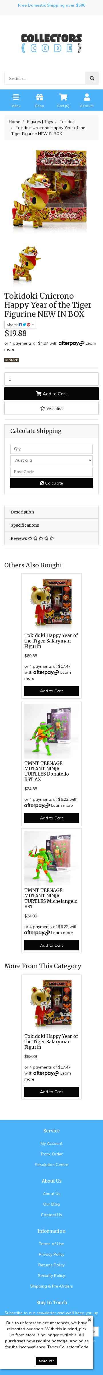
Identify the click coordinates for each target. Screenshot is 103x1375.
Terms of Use (51, 1243)
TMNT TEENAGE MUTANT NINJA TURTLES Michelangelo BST (51, 898)
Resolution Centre (51, 1164)
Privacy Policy (51, 1254)
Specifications (25, 525)
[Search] (92, 78)
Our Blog (51, 1204)
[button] (51, 408)
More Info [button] (47, 1361)
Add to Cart (54, 394)
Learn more (62, 805)
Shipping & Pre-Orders (51, 1286)
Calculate (53, 483)
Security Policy (51, 1275)
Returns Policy (51, 1264)
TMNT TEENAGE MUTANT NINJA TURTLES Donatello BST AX (46, 771)
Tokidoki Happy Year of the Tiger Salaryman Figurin (51, 641)
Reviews (19, 538)
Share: (13, 325)
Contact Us (51, 1214)
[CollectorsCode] (51, 43)
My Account (51, 1143)
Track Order (51, 1154)
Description (22, 512)
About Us (51, 1193)
